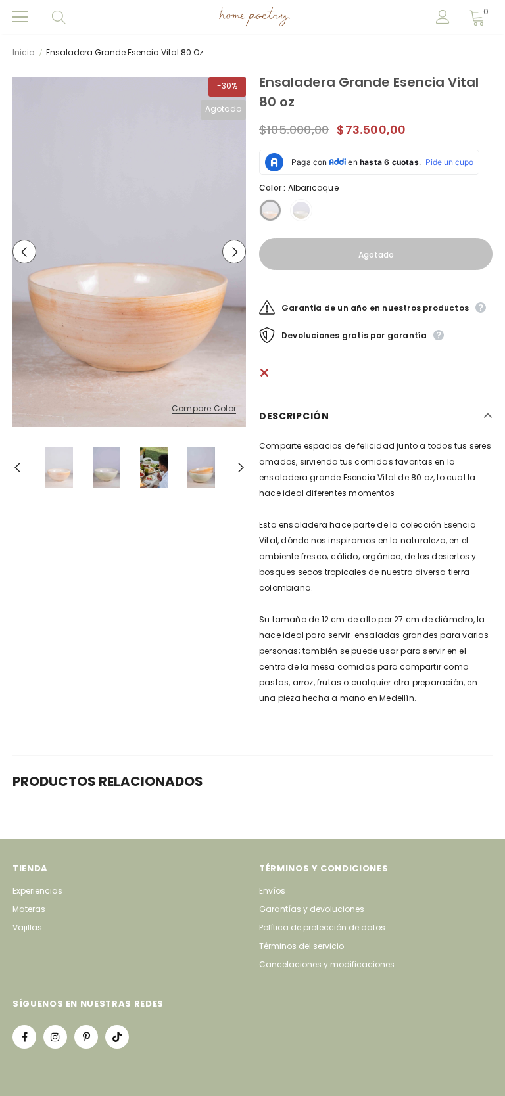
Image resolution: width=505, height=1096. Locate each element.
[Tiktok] (117, 1037)
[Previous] (24, 251)
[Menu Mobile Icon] (20, 17)
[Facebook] (24, 1037)
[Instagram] (55, 1037)
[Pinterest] (86, 1037)
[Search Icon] (71, 17)
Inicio (23, 52)
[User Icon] (443, 17)
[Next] (234, 251)
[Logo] (254, 17)
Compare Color (204, 409)
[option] (129, 252)
